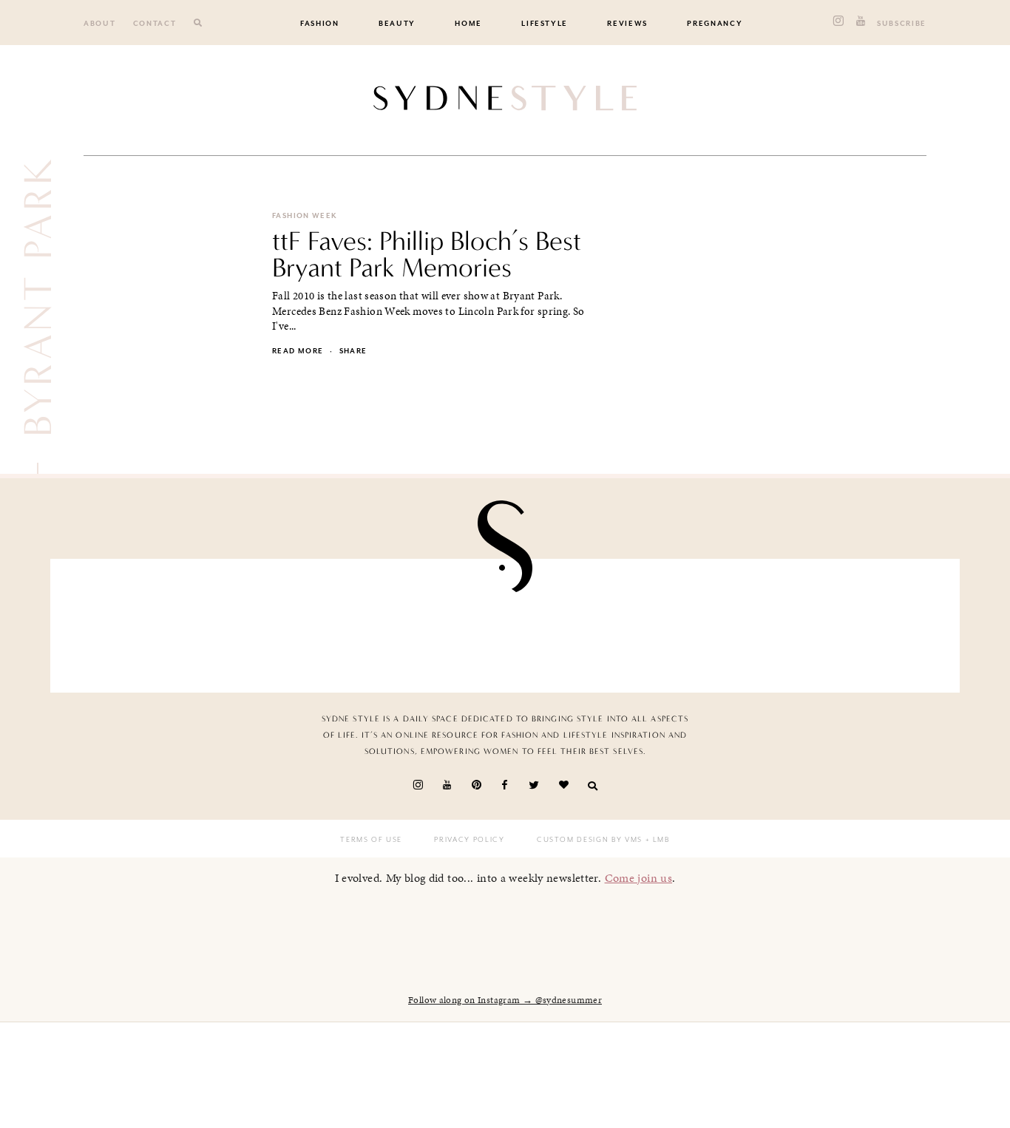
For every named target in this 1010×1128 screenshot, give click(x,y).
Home (468, 23)
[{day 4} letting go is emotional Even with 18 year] (283, 621)
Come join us (639, 877)
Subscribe (901, 23)
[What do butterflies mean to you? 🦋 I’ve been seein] (135, 621)
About (99, 23)
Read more (297, 351)
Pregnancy (714, 23)
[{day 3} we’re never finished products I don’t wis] (579, 621)
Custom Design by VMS (590, 839)
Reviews (627, 23)
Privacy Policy (469, 839)
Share (353, 351)
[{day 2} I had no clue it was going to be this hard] (874, 621)
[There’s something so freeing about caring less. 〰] (431, 621)
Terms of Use (371, 839)
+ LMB (656, 839)
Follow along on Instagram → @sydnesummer (505, 1000)
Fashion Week (305, 215)
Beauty (397, 23)
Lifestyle (544, 23)
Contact (155, 23)
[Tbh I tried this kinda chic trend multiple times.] (727, 621)
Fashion (319, 23)
